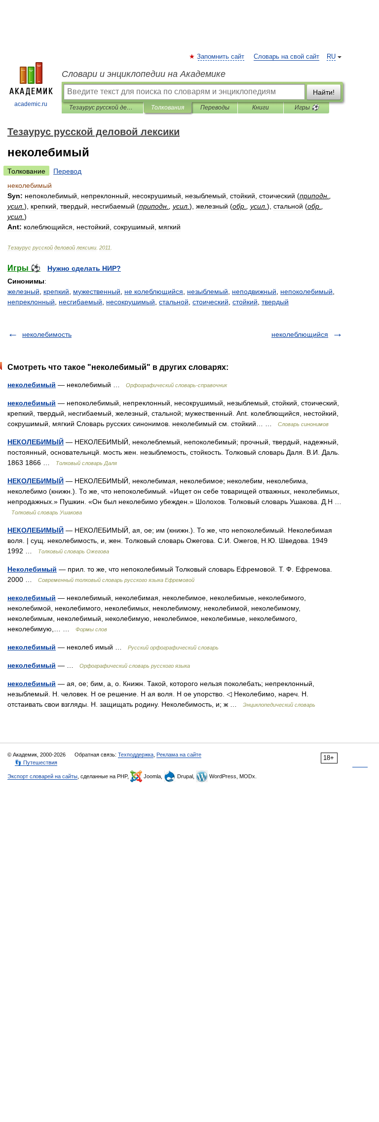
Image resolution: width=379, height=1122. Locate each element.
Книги (260, 107)
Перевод (67, 171)
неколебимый (31, 385)
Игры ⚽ (307, 107)
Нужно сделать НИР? (84, 268)
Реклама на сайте (178, 755)
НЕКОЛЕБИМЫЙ (35, 442)
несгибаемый (80, 302)
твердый (275, 302)
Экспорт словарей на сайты (42, 776)
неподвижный (254, 291)
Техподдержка (135, 755)
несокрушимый (130, 302)
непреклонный (31, 302)
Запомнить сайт (221, 56)
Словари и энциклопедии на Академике (144, 74)
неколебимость (47, 334)
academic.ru (30, 104)
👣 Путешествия (36, 762)
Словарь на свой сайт (286, 56)
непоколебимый (306, 291)
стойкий (245, 302)
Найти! (324, 92)
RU (331, 56)
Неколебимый (32, 569)
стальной (174, 302)
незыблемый (207, 291)
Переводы (214, 107)
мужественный (96, 291)
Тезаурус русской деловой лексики (102, 107)
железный (23, 291)
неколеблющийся (299, 334)
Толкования (167, 107)
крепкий (56, 291)
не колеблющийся (153, 291)
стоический (210, 302)
